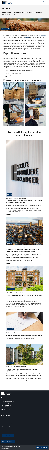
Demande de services (7, 441)
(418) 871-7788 (5, 406)
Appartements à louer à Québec (8, 413)
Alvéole (27, 37)
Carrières (3, 418)
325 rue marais (42, 35)
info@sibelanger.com (6, 405)
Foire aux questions (5, 415)
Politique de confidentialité (5, 448)
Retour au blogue (6, 8)
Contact (2, 397)
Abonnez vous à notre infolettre (9, 424)
